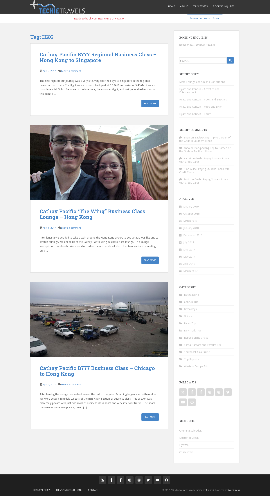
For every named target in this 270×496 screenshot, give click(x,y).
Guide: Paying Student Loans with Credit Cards (204, 160)
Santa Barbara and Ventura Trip (203, 345)
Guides (188, 316)
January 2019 (191, 206)
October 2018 (191, 213)
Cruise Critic (186, 452)
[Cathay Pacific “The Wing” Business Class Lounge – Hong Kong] (99, 162)
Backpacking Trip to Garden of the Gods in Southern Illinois (205, 139)
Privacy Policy (41, 490)
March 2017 (190, 271)
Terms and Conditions (69, 490)
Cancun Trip (191, 302)
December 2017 (192, 235)
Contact (93, 490)
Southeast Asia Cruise (197, 352)
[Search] (230, 60)
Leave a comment (71, 71)
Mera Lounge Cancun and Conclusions (202, 82)
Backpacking (191, 294)
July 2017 (188, 242)
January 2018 (191, 228)
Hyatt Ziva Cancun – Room (195, 114)
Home (171, 6)
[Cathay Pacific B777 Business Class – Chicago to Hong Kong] (99, 319)
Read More (150, 103)
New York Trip (192, 330)
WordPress (234, 490)
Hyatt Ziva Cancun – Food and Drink (200, 106)
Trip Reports (200, 6)
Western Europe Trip (196, 366)
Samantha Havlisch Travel (205, 18)
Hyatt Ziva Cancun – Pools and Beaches (203, 99)
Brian (187, 137)
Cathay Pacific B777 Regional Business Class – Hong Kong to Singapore (98, 57)
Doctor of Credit (189, 437)
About (184, 6)
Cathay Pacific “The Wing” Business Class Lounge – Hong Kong (92, 214)
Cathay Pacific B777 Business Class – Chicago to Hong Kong (97, 371)
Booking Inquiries (223, 6)
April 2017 (189, 264)
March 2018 (190, 221)
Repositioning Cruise (196, 337)
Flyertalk (184, 445)
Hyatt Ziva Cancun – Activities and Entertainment (199, 90)
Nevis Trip (190, 323)
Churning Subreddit (190, 430)
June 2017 (189, 249)
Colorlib (210, 490)
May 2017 (189, 256)
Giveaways (190, 309)
